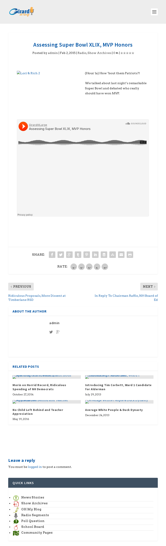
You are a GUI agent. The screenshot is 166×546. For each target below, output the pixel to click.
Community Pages (37, 532)
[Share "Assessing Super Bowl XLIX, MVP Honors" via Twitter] (60, 254)
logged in (35, 467)
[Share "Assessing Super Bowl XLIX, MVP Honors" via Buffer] (104, 254)
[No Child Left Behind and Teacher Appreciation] (47, 402)
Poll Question (33, 521)
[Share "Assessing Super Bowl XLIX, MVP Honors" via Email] (121, 254)
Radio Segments (35, 515)
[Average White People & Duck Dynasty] (119, 402)
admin (53, 53)
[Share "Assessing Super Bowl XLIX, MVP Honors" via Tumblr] (78, 254)
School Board (32, 527)
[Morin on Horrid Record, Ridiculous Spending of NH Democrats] (47, 377)
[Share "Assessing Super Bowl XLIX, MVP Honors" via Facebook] (52, 254)
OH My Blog (31, 509)
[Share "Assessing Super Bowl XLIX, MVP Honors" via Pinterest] (86, 254)
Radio (82, 53)
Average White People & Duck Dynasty (114, 410)
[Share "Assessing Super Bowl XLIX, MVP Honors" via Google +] (69, 254)
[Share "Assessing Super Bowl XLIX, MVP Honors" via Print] (130, 254)
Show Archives (99, 53)
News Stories (32, 497)
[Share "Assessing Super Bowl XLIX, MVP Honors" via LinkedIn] (95, 254)
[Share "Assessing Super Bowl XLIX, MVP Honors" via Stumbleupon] (112, 254)
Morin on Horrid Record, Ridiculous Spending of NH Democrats (39, 387)
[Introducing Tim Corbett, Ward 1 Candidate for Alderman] (119, 377)
